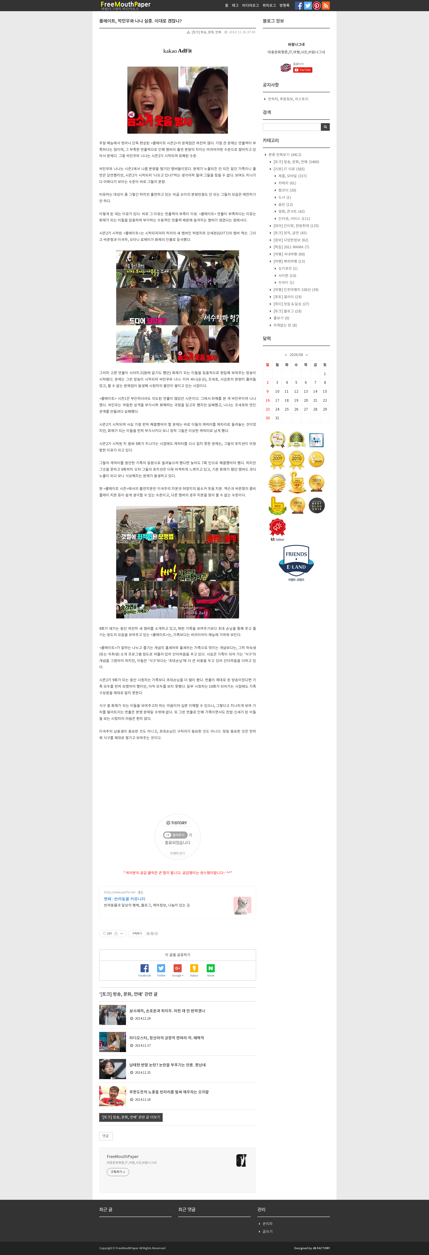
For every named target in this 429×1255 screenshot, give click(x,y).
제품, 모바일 (292, 176)
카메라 (287, 183)
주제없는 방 (285, 325)
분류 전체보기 (284, 155)
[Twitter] (308, 5)
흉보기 (281, 318)
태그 (235, 6)
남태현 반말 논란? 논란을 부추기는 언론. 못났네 (167, 1065)
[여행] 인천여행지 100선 (296, 290)
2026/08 (296, 355)
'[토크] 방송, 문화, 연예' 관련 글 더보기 (131, 1117)
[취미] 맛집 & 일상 (291, 304)
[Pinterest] (317, 5)
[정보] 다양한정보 (290, 240)
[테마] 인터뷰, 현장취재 (296, 226)
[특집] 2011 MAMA (291, 247)
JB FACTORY (321, 1248)
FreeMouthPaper (123, 1156)
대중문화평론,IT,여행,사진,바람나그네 (132, 1163)
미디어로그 (250, 6)
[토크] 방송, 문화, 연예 (206, 32)
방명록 (285, 6)
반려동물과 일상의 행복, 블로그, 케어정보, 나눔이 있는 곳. (147, 905)
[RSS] (326, 5)
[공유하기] (116, 933)
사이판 (287, 276)
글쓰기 (268, 1232)
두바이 (286, 283)
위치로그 (269, 6)
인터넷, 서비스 (294, 219)
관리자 (268, 1224)
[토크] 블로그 (287, 311)
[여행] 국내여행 (289, 254)
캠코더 (287, 190)
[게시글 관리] (121, 933)
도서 (284, 198)
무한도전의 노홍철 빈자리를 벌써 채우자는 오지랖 (169, 1092)
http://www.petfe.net (120, 892)
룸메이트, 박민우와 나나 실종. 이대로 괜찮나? (140, 21)
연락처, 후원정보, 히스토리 (288, 99)
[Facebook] (299, 5)
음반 (285, 205)
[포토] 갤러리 (287, 297)
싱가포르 (288, 269)
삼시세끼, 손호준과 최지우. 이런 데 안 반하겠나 (167, 1011)
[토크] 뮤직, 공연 (290, 233)
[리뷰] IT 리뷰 (289, 169)
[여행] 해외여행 (289, 261)
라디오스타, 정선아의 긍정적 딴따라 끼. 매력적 (166, 1038)
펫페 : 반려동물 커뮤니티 (124, 899)
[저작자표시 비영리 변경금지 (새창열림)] (152, 933)
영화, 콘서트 (291, 212)
